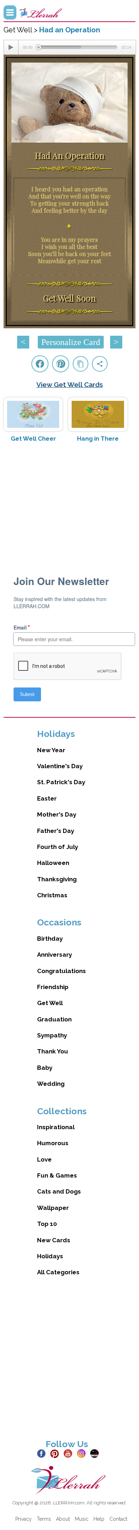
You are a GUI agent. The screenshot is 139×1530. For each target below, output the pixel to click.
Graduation (54, 1019)
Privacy (23, 1519)
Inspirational (55, 1127)
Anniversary (54, 954)
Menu (10, 12)
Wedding (51, 1083)
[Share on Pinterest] (60, 363)
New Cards (53, 1240)
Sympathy (52, 1035)
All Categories (58, 1272)
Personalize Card (70, 342)
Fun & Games (57, 1175)
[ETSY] (96, 1453)
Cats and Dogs (59, 1191)
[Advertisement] (70, 504)
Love (44, 1159)
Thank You (52, 1051)
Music (81, 1519)
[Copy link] (80, 364)
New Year (51, 750)
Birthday (50, 938)
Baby (44, 1067)
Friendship (52, 986)
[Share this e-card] (100, 364)
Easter (47, 798)
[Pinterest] (56, 1453)
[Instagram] (83, 1453)
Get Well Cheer (33, 438)
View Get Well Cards (69, 384)
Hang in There (98, 438)
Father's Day (55, 830)
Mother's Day (56, 814)
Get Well (50, 1002)
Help (98, 1519)
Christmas (52, 895)
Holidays (50, 1256)
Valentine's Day (60, 766)
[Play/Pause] (11, 47)
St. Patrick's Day (61, 782)
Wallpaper (53, 1207)
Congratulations (61, 970)
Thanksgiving (57, 879)
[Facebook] (43, 1453)
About (63, 1519)
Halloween (53, 862)
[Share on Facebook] (39, 363)
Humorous (52, 1143)
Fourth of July (57, 846)
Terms (44, 1519)
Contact (118, 1519)
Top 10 (47, 1223)
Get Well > (21, 30)
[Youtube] (69, 1453)
